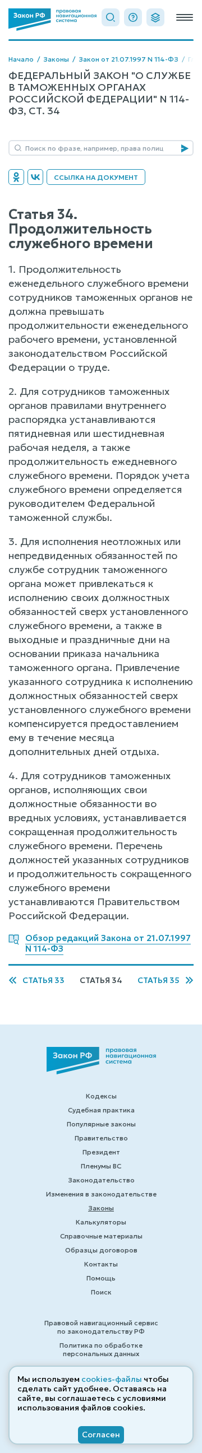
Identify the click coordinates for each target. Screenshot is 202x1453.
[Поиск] (111, 17)
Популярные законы (101, 1124)
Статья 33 (43, 980)
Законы (56, 59)
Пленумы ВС (101, 1166)
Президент (101, 1152)
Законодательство (101, 1180)
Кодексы (101, 1096)
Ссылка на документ (96, 177)
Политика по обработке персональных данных (101, 1349)
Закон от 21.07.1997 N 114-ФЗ (128, 59)
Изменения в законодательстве (101, 1194)
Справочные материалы (101, 1236)
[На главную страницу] (52, 19)
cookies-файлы (111, 1379)
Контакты (101, 1264)
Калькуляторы (101, 1222)
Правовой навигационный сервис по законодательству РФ (101, 1327)
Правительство (101, 1138)
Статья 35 (158, 980)
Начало (21, 59)
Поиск (101, 1292)
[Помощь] (133, 17)
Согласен (101, 1434)
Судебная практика (101, 1110)
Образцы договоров (101, 1250)
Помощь (101, 1278)
